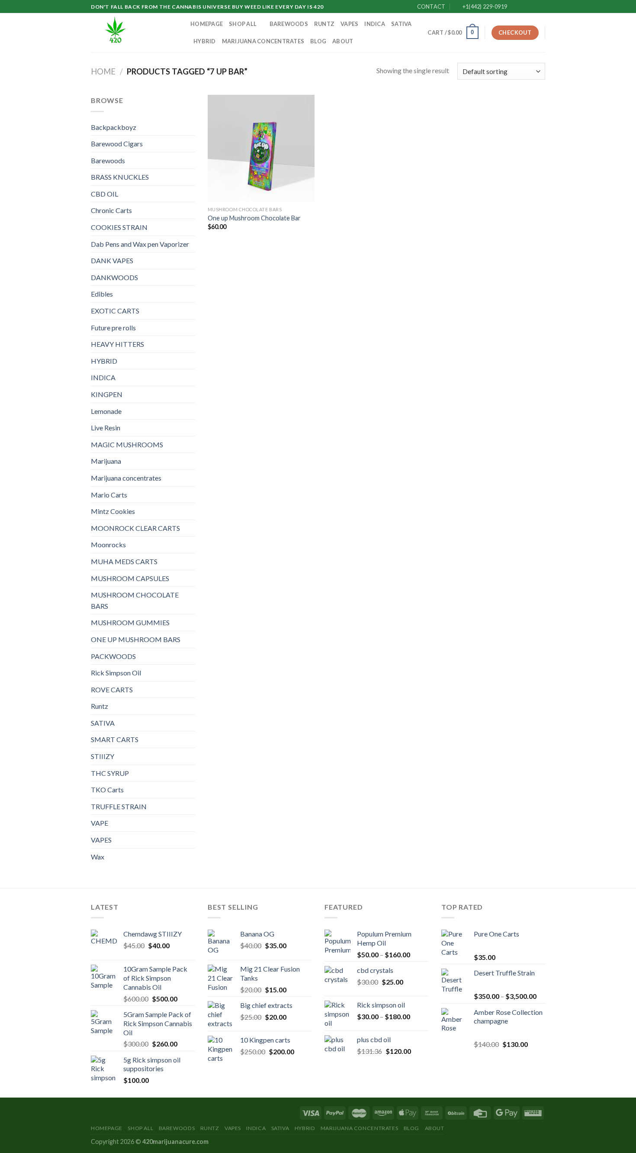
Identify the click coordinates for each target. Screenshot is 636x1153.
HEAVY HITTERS (117, 344)
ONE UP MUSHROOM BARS (135, 639)
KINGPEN (106, 394)
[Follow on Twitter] (532, 7)
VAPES (349, 23)
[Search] (418, 32)
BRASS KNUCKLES (120, 177)
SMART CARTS (114, 739)
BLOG (318, 41)
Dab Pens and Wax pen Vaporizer (140, 244)
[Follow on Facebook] (516, 7)
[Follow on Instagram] (524, 7)
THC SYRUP (110, 773)
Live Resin (105, 427)
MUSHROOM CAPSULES (130, 578)
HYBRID (204, 41)
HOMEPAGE (206, 23)
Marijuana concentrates (263, 41)
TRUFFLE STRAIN (119, 806)
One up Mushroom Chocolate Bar (254, 218)
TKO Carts (107, 789)
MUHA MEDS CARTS (124, 561)
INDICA (374, 23)
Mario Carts (109, 495)
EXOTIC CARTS (115, 311)
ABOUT (342, 41)
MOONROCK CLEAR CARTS (135, 528)
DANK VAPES (112, 260)
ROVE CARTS (112, 689)
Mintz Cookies (113, 511)
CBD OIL (104, 194)
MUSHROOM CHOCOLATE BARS (135, 600)
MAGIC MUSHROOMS (127, 444)
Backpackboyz (113, 127)
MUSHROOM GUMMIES (130, 622)
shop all (243, 23)
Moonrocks (108, 544)
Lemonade (106, 411)
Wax (97, 857)
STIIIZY (102, 756)
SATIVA (401, 23)
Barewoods (289, 23)
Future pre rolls (113, 327)
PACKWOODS (113, 656)
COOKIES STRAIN (119, 227)
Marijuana (106, 461)
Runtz (324, 23)
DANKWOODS (114, 277)
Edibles (102, 294)
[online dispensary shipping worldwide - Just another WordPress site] (134, 32)
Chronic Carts (111, 210)
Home (103, 71)
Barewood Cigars (117, 143)
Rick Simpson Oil (116, 673)
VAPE (99, 823)
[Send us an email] (540, 7)
